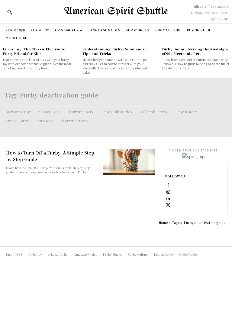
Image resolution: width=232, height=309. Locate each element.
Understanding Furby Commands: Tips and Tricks (114, 51)
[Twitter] (168, 205)
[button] (9, 12)
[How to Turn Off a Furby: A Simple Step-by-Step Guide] (129, 162)
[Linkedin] (168, 198)
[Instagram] (168, 192)
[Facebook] (168, 185)
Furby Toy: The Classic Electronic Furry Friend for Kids (34, 51)
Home (163, 222)
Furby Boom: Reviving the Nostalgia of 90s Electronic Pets (195, 51)
